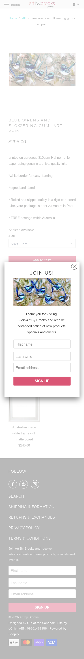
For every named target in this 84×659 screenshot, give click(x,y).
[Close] (74, 265)
